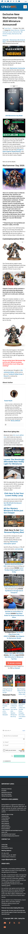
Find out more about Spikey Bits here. (12, 908)
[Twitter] (14, 923)
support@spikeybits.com (8, 859)
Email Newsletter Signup (7, 848)
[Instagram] (5, 425)
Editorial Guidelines (5, 827)
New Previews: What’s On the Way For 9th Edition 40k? (21, 691)
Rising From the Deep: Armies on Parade (7, 690)
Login (23, 730)
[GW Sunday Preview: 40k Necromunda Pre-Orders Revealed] (6, 700)
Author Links (4, 832)
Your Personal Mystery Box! (14, 531)
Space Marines (15, 30)
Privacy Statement (5, 818)
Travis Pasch (7, 28)
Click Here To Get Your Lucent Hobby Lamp (14, 494)
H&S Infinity (19, 653)
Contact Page (4, 844)
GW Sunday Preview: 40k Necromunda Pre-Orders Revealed (6, 709)
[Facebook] (9, 923)
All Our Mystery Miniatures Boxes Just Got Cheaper (13, 510)
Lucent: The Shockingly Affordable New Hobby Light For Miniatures (14, 461)
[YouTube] (5, 927)
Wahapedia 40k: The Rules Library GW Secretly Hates (13, 910)
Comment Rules (5, 816)
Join (26, 1)
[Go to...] (25, 6)
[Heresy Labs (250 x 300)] (14, 119)
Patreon (2, 1)
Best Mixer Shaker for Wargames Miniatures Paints (14, 615)
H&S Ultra (12, 655)
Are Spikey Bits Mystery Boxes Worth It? (10, 835)
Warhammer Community (17, 68)
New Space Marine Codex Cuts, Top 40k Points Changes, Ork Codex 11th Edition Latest (22, 711)
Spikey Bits (6, 40)
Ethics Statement (5, 823)
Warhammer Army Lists (6, 792)
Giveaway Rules (5, 819)
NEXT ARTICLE (21, 684)
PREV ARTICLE (6, 684)
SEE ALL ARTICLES (15, 420)
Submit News (4, 846)
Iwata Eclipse (8, 653)
